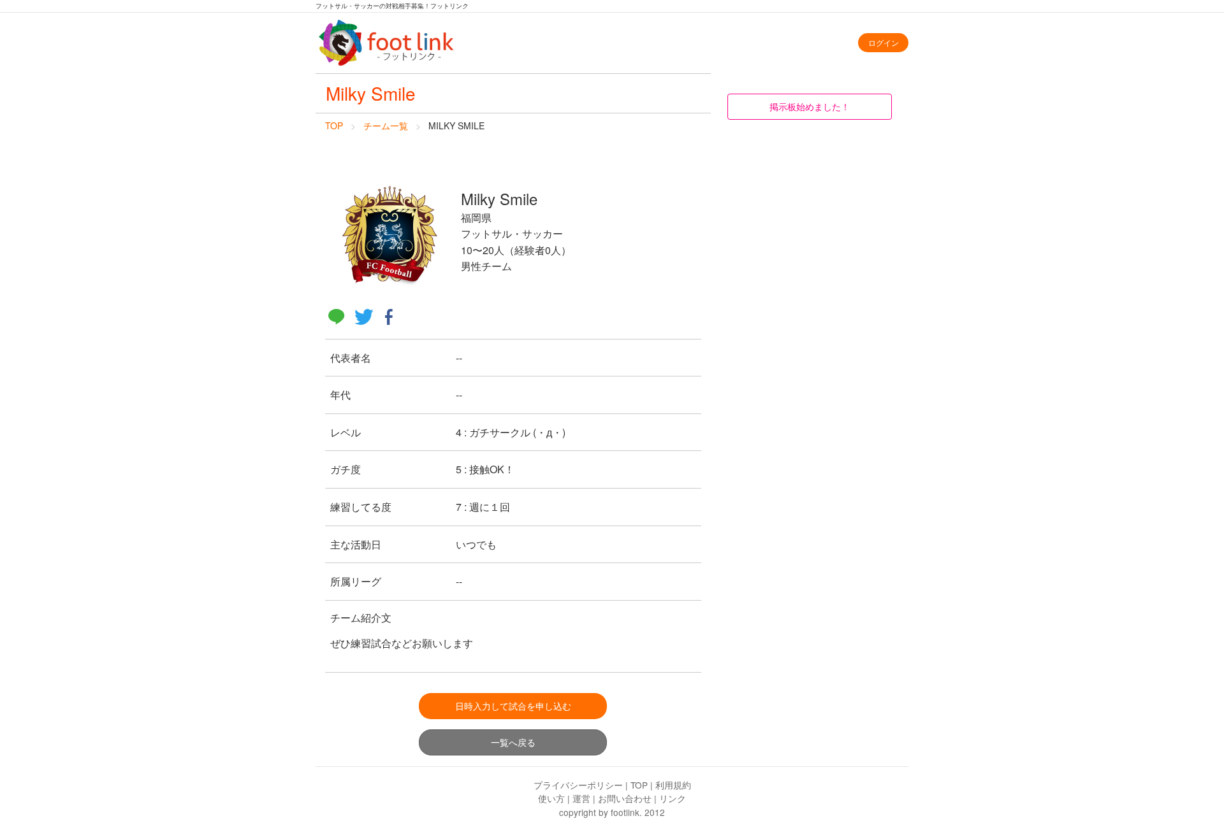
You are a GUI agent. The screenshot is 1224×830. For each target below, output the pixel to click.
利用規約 (673, 784)
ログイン (883, 42)
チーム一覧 (385, 125)
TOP (334, 125)
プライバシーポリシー (578, 784)
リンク (672, 798)
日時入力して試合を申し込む (513, 705)
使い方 (551, 798)
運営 (581, 798)
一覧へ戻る (513, 741)
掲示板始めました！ (809, 106)
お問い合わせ (625, 798)
